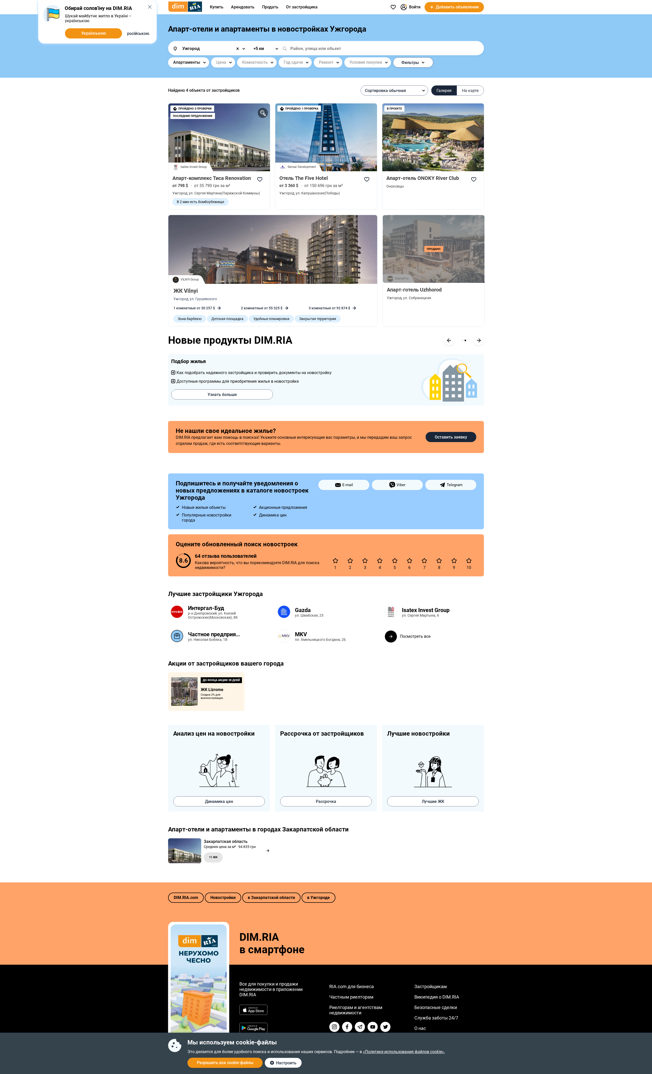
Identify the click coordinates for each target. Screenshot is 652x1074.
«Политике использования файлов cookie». (404, 1051)
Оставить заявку (451, 437)
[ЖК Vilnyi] (272, 249)
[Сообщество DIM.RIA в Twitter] (385, 1027)
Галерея (444, 90)
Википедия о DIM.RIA (436, 997)
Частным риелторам (351, 997)
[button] (150, 7)
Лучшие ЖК (433, 801)
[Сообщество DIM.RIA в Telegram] (360, 1027)
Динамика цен (219, 801)
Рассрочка (326, 801)
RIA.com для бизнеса (351, 986)
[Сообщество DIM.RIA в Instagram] (334, 1027)
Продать (270, 7)
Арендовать (242, 7)
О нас (420, 1028)
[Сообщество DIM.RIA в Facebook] (347, 1027)
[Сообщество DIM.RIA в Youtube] (373, 1027)
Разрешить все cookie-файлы (225, 1062)
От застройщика (302, 7)
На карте (470, 90)
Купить (216, 7)
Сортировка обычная (385, 90)
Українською (93, 33)
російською (138, 33)
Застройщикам (430, 986)
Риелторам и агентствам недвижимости (355, 1010)
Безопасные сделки (435, 1007)
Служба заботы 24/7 (436, 1017)
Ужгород (180, 299)
